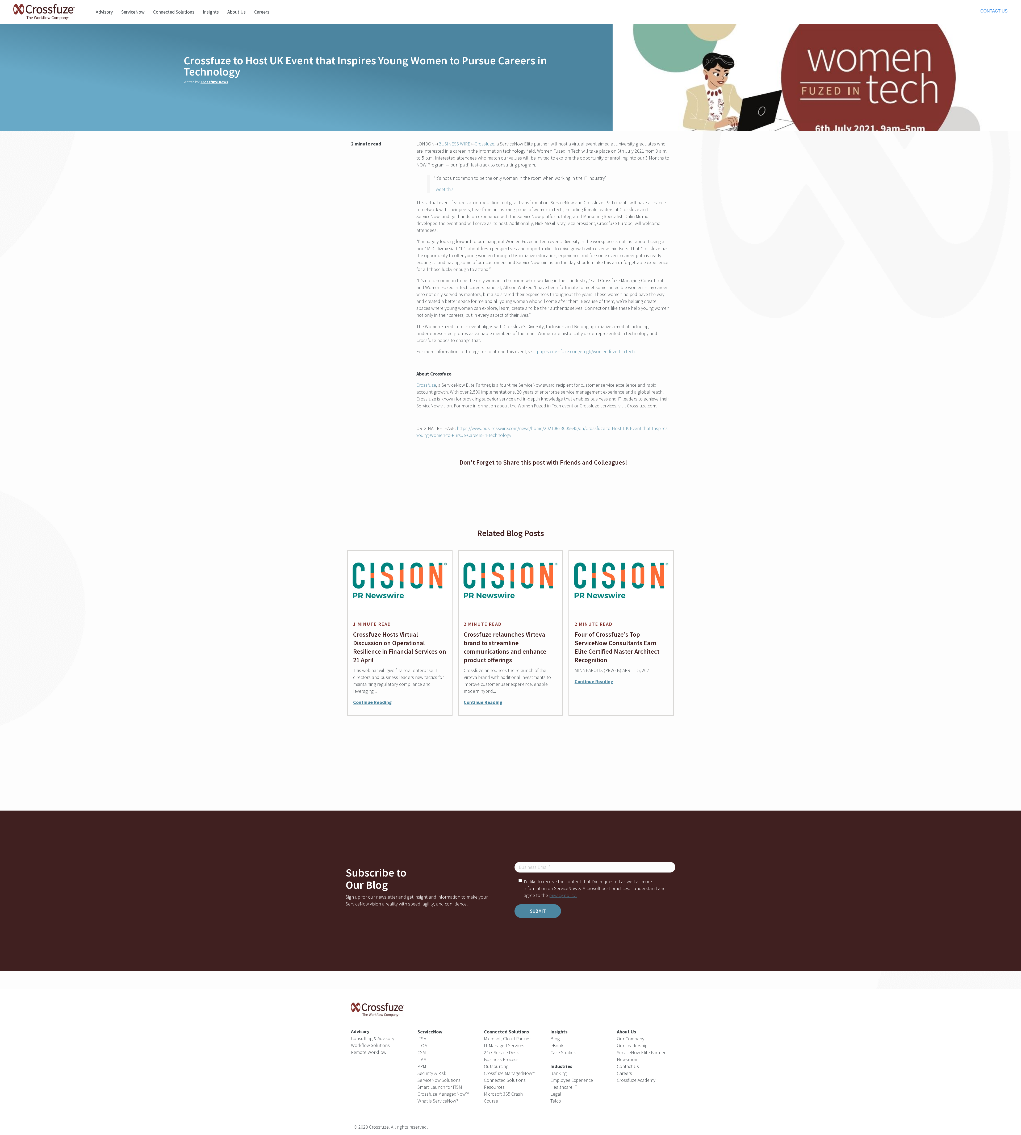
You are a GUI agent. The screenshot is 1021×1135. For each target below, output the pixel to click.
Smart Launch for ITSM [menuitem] (439, 1087)
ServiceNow (133, 12)
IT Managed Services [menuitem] (504, 1045)
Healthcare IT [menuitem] (563, 1087)
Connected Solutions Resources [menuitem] (505, 1083)
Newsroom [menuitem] (627, 1059)
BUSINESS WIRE (454, 144)
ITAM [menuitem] (422, 1059)
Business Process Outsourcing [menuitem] (501, 1062)
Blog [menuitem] (555, 1039)
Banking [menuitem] (558, 1073)
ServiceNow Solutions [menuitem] (439, 1080)
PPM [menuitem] (421, 1066)
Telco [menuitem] (555, 1101)
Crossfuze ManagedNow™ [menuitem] (442, 1094)
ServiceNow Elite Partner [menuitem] (641, 1052)
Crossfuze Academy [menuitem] (636, 1080)
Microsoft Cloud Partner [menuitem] (507, 1039)
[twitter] (359, 160)
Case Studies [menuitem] (563, 1052)
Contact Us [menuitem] (628, 1066)
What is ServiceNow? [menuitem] (437, 1101)
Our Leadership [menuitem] (632, 1045)
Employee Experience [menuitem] (571, 1080)
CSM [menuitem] (421, 1052)
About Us (236, 12)
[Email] (359, 196)
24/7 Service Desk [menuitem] (501, 1052)
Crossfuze (484, 144)
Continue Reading (372, 702)
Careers (261, 12)
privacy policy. (563, 895)
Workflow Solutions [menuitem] (370, 1045)
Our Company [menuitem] (630, 1039)
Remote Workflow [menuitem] (368, 1052)
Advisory (104, 12)
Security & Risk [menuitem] (431, 1073)
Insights (211, 12)
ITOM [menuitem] (422, 1045)
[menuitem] (561, 1066)
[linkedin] (359, 178)
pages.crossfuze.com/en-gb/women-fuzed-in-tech (586, 351)
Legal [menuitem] (555, 1094)
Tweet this (444, 189)
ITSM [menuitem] (422, 1039)
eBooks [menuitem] (558, 1045)
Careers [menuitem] (624, 1073)
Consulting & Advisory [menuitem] (372, 1038)
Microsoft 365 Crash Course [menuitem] (503, 1097)
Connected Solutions (173, 12)
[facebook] (543, 484)
